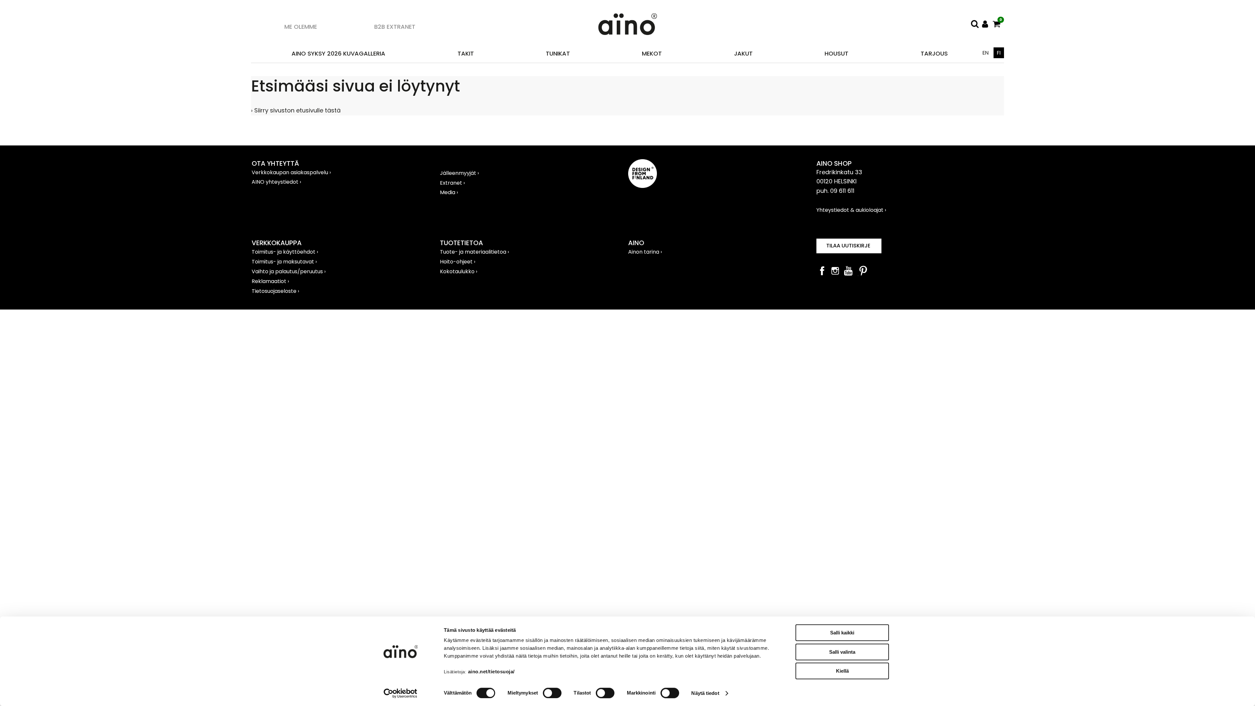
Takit (466, 53)
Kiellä (842, 671)
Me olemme (300, 27)
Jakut (743, 53)
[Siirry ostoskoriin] (997, 24)
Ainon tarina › (645, 252)
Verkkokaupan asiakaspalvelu (290, 172)
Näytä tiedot (705, 693)
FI (999, 53)
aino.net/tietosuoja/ (491, 671)
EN (985, 53)
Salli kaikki (842, 632)
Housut (836, 53)
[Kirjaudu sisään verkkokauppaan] (985, 24)
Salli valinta (842, 652)
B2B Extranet (394, 27)
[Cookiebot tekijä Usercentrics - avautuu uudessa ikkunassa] (400, 693)
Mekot (652, 53)
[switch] (552, 693)
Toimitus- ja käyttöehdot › (285, 252)
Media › (449, 192)
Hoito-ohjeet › (457, 261)
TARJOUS (934, 53)
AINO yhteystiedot (276, 182)
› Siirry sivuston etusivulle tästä (296, 110)
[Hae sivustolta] (974, 24)
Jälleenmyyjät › (459, 173)
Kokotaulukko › (458, 271)
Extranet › (452, 183)
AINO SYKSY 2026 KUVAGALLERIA (338, 53)
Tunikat (558, 53)
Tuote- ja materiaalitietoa (474, 252)
